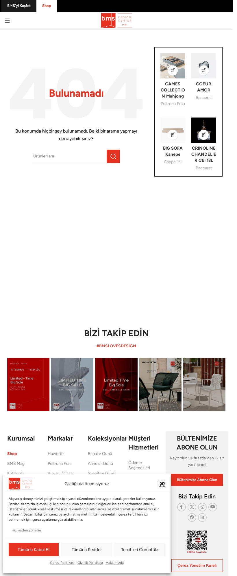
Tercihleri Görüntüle (139, 549)
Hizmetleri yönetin (26, 530)
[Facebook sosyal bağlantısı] (181, 507)
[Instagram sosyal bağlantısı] (202, 507)
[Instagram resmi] (28, 384)
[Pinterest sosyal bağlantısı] (192, 517)
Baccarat (204, 97)
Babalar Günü (100, 453)
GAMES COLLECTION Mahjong (173, 90)
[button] (162, 484)
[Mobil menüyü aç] (7, 20)
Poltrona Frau (173, 103)
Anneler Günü (100, 463)
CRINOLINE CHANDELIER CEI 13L (203, 154)
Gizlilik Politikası (90, 563)
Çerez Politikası (62, 563)
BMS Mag (16, 463)
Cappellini (173, 161)
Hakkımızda (115, 563)
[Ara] (113, 156)
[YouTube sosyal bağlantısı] (212, 507)
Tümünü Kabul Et (34, 549)
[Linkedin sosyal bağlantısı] (202, 517)
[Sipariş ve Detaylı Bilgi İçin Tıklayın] (173, 70)
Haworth (56, 453)
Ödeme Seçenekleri (139, 465)
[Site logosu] (116, 20)
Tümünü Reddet (87, 549)
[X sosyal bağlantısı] (192, 507)
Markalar (60, 438)
